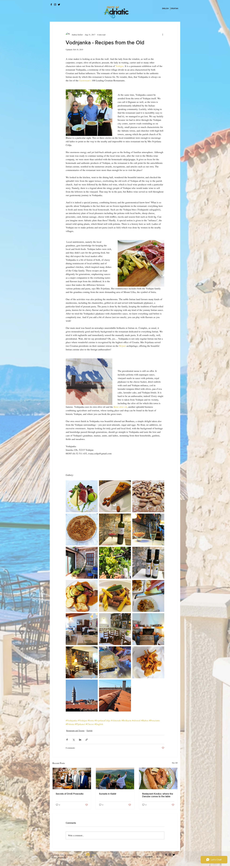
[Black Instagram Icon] (55, 4)
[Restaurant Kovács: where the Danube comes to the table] (158, 778)
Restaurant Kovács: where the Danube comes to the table (157, 795)
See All (175, 762)
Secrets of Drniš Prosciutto (69, 793)
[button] (125, 857)
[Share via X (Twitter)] (73, 739)
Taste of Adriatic (66, 855)
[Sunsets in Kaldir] (115, 778)
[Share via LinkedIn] (80, 739)
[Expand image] (82, 496)
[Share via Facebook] (67, 739)
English (89, 730)
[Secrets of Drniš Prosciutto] (72, 778)
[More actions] (162, 34)
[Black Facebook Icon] (51, 4)
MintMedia (62, 857)
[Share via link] (86, 739)
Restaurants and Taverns (75, 730)
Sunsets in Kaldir (107, 793)
